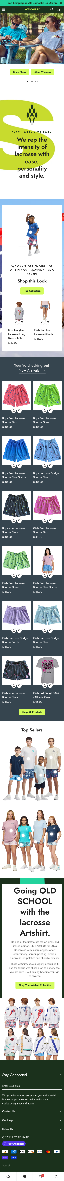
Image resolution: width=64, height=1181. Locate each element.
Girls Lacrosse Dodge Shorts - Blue (46, 640)
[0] (58, 9)
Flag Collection (32, 291)
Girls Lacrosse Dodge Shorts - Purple (15, 640)
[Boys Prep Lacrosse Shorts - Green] (47, 395)
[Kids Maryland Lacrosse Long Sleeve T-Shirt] (19, 311)
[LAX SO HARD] (32, 9)
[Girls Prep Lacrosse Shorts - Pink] (47, 505)
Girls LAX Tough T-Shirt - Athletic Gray (47, 695)
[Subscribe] (58, 1086)
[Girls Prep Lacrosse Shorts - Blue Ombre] (47, 560)
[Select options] (16, 322)
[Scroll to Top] (59, 1165)
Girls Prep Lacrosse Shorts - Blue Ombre (45, 585)
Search (6, 1165)
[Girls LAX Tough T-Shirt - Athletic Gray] (47, 670)
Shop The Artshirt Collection (35, 985)
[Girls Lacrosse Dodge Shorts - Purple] (16, 615)
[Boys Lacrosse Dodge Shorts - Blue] (47, 450)
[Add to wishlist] (21, 322)
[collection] (24, 1176)
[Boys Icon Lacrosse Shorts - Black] (16, 505)
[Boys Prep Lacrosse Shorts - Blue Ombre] (16, 450)
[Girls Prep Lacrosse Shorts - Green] (16, 560)
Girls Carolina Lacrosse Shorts (43, 332)
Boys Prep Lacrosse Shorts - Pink (13, 420)
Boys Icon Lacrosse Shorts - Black (13, 530)
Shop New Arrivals (32, 72)
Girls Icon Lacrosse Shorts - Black (13, 695)
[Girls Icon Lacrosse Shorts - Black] (16, 670)
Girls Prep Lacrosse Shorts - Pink (44, 530)
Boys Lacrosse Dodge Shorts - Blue (46, 475)
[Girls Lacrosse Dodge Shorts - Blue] (47, 615)
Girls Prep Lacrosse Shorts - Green (13, 585)
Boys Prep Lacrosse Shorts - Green (44, 420)
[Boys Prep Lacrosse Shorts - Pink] (16, 395)
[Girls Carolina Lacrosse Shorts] (45, 311)
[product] (8, 1176)
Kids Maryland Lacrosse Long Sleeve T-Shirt (16, 334)
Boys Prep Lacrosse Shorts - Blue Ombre (14, 475)
